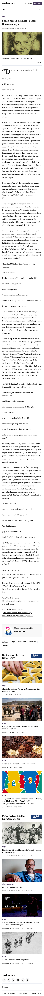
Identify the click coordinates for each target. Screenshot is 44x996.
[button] (5, 987)
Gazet (39, 993)
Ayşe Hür (9, 807)
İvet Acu (9, 695)
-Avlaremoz (11, 993)
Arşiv (4, 16)
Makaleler (22, 642)
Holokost (32, 642)
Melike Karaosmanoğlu (16, 29)
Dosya (5, 645)
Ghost (33, 993)
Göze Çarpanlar (8, 884)
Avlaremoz (10, 732)
